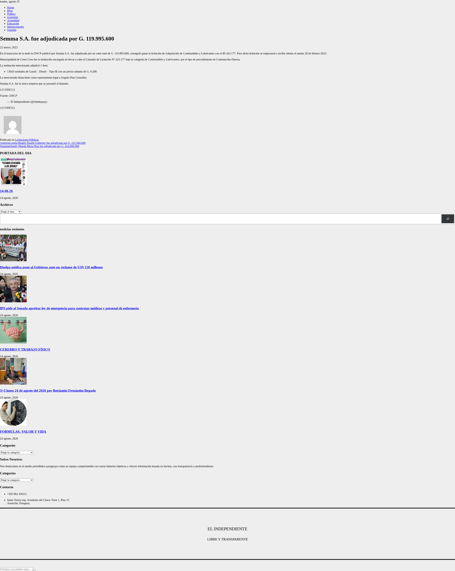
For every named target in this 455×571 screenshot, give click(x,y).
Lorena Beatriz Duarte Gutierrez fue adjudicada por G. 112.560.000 (42, 142)
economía (12, 17)
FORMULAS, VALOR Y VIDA (23, 431)
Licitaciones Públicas (27, 139)
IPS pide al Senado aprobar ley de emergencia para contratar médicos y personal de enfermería (69, 308)
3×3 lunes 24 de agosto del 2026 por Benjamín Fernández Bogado (48, 390)
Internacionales (15, 26)
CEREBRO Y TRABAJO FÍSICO (25, 349)
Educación (13, 23)
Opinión (11, 29)
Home (10, 7)
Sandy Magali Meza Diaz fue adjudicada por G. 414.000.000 (39, 146)
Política (11, 13)
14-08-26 (6, 191)
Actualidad (13, 20)
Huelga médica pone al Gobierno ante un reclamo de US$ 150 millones (51, 267)
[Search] (447, 218)
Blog (10, 10)
